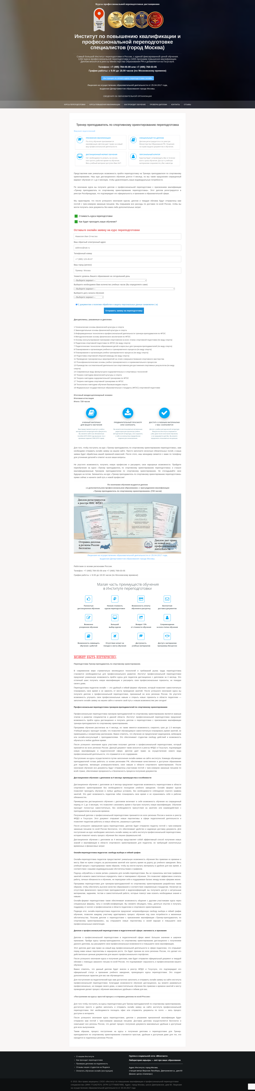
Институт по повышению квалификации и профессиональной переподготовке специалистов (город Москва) (128, 41)
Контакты (175, 104)
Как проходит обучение (135, 104)
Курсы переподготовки (74, 104)
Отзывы (187, 104)
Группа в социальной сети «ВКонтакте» (148, 1056)
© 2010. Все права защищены (84, 1081)
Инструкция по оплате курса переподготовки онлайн (127, 78)
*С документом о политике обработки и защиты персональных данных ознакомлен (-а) (117, 304)
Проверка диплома (158, 104)
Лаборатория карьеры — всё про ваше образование (155, 1060)
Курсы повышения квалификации (104, 104)
